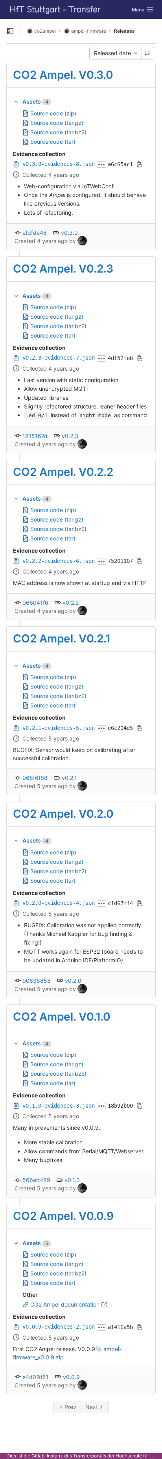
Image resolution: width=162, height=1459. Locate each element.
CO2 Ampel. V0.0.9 (63, 1216)
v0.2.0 (73, 980)
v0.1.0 (72, 1180)
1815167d (35, 436)
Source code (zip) (53, 113)
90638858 (36, 980)
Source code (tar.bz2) (58, 132)
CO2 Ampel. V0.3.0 (63, 75)
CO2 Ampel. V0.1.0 (61, 1016)
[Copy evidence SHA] (139, 164)
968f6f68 (35, 777)
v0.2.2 (71, 602)
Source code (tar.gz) (56, 122)
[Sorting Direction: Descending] (148, 53)
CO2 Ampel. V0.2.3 (63, 268)
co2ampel (45, 31)
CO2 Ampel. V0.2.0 (63, 813)
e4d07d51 (35, 1377)
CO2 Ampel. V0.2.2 (63, 472)
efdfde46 (34, 232)
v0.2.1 (69, 777)
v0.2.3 (70, 436)
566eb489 (36, 1180)
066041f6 (35, 602)
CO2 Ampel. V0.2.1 (61, 638)
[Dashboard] (55, 9)
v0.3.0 (69, 232)
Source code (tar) (52, 141)
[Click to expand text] (101, 164)
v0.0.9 (71, 1377)
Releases (124, 31)
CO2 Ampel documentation (64, 1304)
